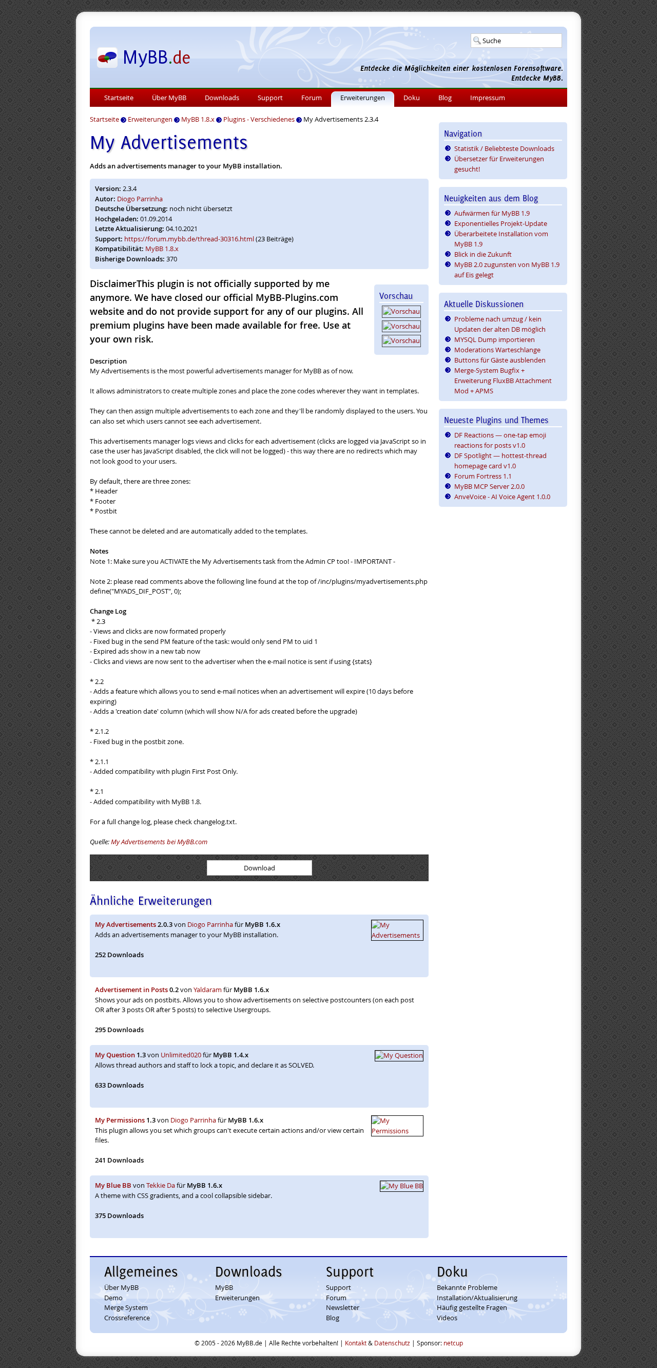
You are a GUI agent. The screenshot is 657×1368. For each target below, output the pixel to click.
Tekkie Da (160, 1185)
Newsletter (342, 1307)
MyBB (224, 1287)
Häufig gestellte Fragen (472, 1307)
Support (270, 97)
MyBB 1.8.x (162, 248)
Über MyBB (169, 97)
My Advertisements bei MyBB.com (159, 841)
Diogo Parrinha (140, 198)
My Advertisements (125, 924)
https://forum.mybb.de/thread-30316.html (189, 238)
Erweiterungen (362, 97)
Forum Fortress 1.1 (483, 476)
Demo (113, 1297)
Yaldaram (208, 989)
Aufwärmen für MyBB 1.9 (492, 213)
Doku (411, 97)
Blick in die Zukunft (483, 254)
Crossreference (127, 1317)
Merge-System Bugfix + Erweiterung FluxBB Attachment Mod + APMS (503, 380)
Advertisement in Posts (131, 989)
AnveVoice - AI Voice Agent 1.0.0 (502, 496)
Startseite (118, 97)
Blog (445, 97)
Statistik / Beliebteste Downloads (504, 148)
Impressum (487, 97)
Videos (447, 1317)
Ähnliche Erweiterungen (151, 900)
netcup (453, 1343)
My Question (115, 1054)
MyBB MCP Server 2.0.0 (489, 486)
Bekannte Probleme (467, 1287)
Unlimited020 (181, 1054)
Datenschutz (392, 1343)
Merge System (126, 1307)
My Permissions (120, 1120)
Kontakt (355, 1343)
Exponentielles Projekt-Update (500, 223)
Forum (311, 97)
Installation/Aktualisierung (477, 1297)
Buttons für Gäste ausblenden (500, 360)
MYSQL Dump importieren (494, 339)
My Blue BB (113, 1185)
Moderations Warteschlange (497, 349)
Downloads (222, 97)
